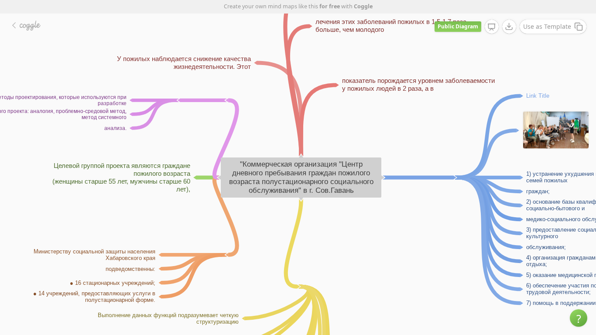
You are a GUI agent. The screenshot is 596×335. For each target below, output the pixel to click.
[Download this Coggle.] (509, 27)
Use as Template (547, 26)
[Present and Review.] (492, 27)
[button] (578, 318)
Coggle (363, 6)
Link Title (537, 95)
